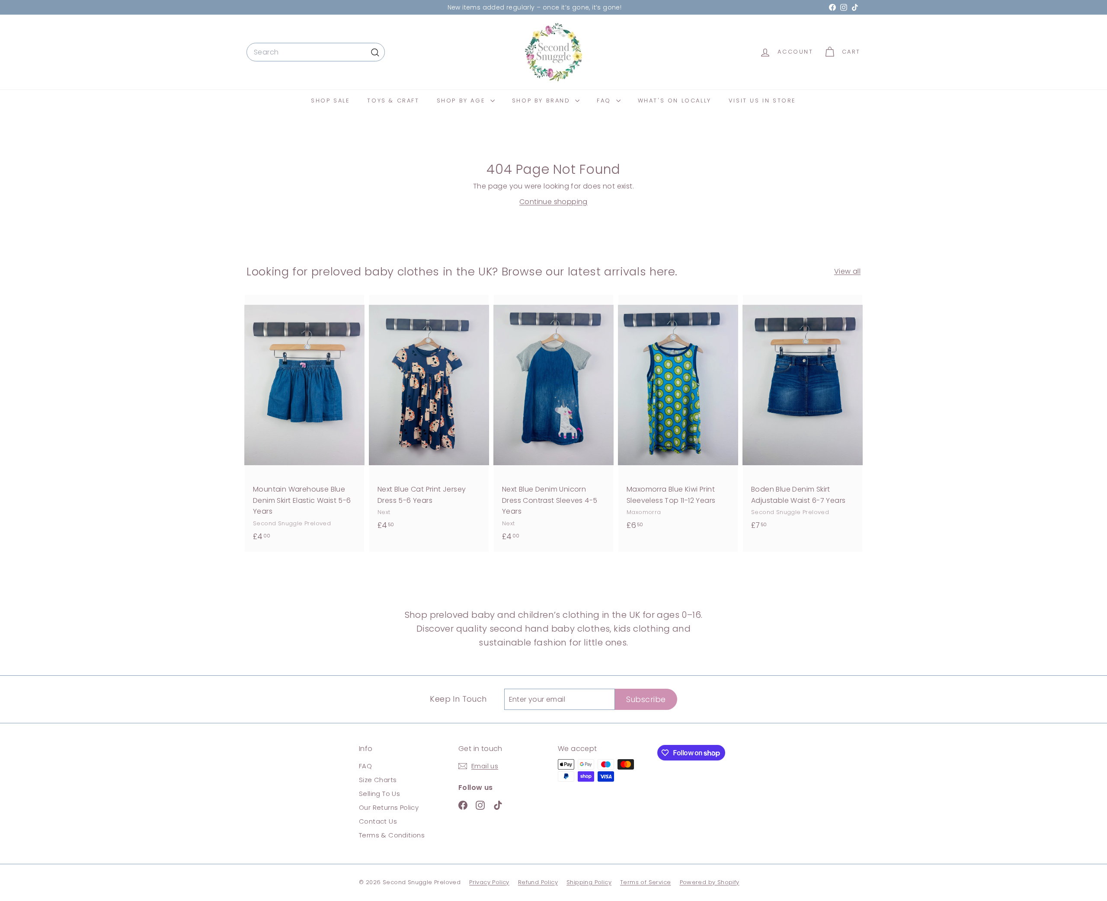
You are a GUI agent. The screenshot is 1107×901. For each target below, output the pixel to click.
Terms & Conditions (392, 835)
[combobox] (315, 52)
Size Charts (378, 779)
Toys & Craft (393, 100)
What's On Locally (674, 100)
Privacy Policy (489, 882)
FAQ (605, 100)
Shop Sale (330, 100)
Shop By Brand (542, 100)
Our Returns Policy (389, 807)
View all (847, 271)
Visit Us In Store (762, 100)
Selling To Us (379, 793)
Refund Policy (538, 882)
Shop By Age (462, 100)
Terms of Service (645, 882)
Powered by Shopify (709, 882)
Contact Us (378, 821)
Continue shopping (553, 202)
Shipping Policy (588, 882)
